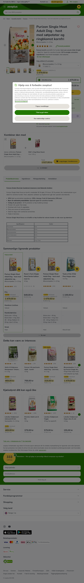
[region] (42, 102)
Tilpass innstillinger (42, 106)
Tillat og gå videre (42, 113)
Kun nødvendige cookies (42, 119)
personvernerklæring (21, 101)
